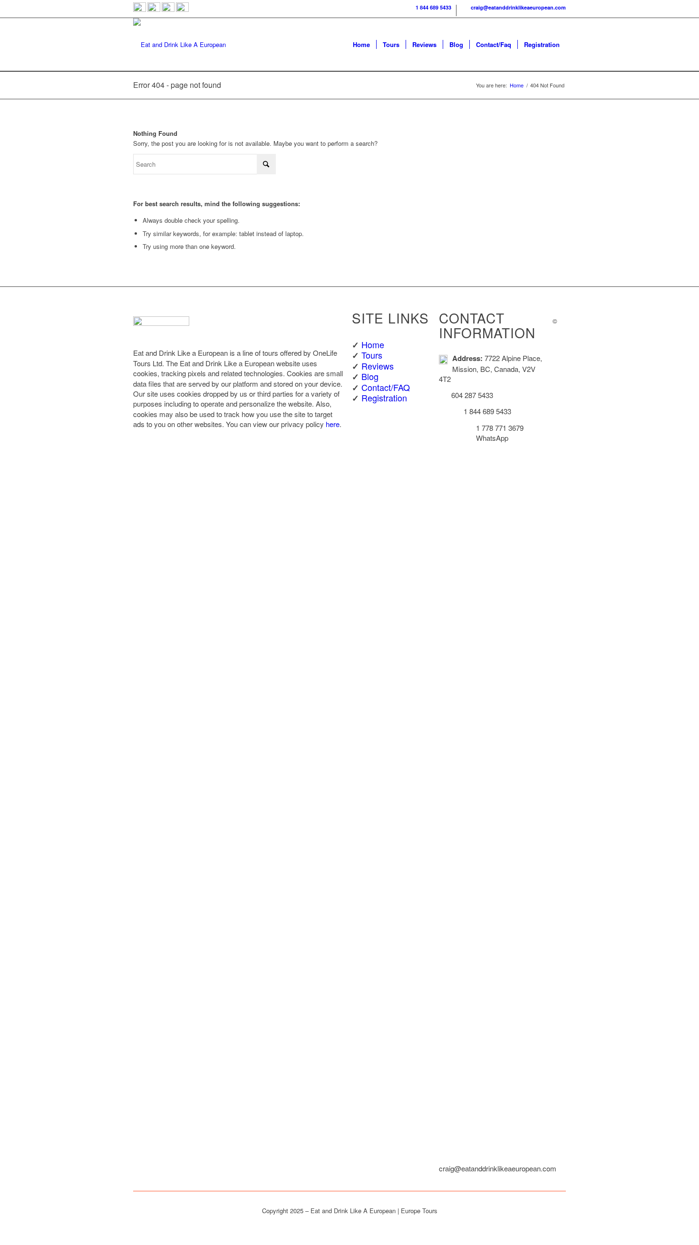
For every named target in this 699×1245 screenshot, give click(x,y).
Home (372, 344)
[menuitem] (428, 10)
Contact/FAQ (385, 387)
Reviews (377, 366)
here (333, 424)
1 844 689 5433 (432, 7)
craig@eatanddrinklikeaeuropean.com (517, 7)
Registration (384, 397)
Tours (371, 355)
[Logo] (179, 44)
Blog (370, 376)
